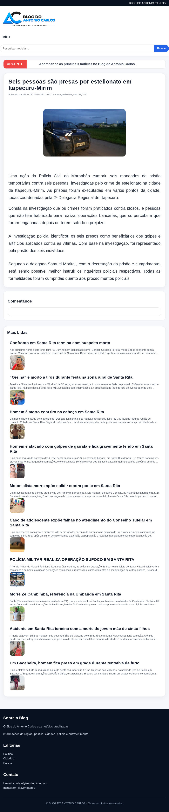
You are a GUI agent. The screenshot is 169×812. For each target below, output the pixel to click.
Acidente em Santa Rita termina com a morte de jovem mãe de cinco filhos (80, 628)
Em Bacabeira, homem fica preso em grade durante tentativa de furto (75, 663)
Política (8, 754)
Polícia (7, 763)
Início (6, 36)
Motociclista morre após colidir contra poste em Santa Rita (65, 486)
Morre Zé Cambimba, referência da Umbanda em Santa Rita (65, 594)
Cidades (8, 758)
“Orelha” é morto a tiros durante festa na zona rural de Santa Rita (71, 377)
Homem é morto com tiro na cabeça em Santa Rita (57, 412)
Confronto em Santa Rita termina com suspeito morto (60, 343)
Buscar (161, 48)
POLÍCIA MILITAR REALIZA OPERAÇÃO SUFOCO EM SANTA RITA (72, 559)
